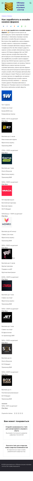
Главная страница (7, 16)
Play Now (5, 121)
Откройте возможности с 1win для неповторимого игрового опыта (16, 429)
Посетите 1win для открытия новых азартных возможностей (16, 446)
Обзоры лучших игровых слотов (20, 6)
